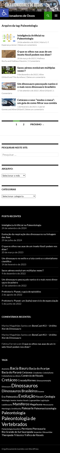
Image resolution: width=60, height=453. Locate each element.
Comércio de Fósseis (32, 375)
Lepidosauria (7, 404)
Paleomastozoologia (45, 408)
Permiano (27, 428)
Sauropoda (27, 432)
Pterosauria (39, 428)
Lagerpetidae (34, 400)
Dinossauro (6, 387)
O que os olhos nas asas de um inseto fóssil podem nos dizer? (34, 53)
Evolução (26, 396)
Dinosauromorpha (43, 380)
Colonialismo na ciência (11, 376)
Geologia (49, 396)
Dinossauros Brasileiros (20, 391)
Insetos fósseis (23, 400)
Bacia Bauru (19, 368)
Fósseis (40, 396)
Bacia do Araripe (39, 368)
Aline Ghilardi (46, 90)
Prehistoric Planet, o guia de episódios (21, 291)
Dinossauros (24, 385)
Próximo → (37, 124)
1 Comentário (34, 61)
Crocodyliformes (27, 380)
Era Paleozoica (10, 396)
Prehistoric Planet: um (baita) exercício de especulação (30, 300)
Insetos (13, 400)
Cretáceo (9, 380)
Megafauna (36, 404)
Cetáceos (27, 372)
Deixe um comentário (27, 45)
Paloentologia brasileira (11, 429)
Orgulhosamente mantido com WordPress (20, 449)
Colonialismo (48, 373)
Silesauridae (47, 432)
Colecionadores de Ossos (18, 15)
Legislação (44, 400)
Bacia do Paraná (12, 372)
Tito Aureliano (19, 77)
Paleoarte (28, 408)
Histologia (6, 400)
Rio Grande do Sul (11, 432)
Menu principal (56, 16)
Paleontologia (13, 412)
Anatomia (6, 369)
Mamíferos (21, 404)
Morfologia (6, 408)
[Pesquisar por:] (30, 154)
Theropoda (8, 435)
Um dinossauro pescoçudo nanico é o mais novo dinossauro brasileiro (37, 85)
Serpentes (38, 432)
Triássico (19, 435)
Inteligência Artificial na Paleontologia (30, 37)
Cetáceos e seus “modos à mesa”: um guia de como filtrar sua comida (37, 101)
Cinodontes (37, 373)
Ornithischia (16, 408)
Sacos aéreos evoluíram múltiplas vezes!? (23, 270)
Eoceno (41, 391)
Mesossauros (48, 404)
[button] (4, 12)
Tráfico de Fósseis (34, 435)
